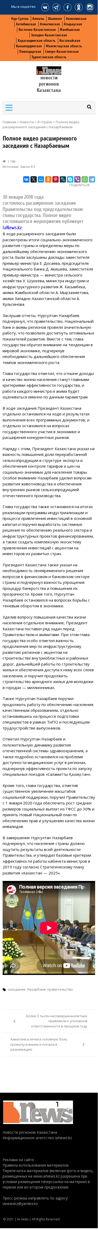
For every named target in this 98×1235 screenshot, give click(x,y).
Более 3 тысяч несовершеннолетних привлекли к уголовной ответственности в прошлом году (56, 1021)
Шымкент (55, 18)
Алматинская (50, 24)
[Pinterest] (55, 179)
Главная (9, 122)
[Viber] (77, 179)
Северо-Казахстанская (62, 51)
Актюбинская (26, 24)
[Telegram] (92, 179)
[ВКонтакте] (26, 179)
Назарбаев (36, 989)
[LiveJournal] (63, 179)
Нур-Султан (19, 18)
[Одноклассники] (48, 179)
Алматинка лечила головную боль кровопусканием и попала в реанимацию (38, 1044)
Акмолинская (76, 18)
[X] (33, 179)
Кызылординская (29, 46)
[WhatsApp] (85, 179)
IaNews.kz (12, 228)
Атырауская (73, 24)
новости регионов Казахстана (49, 84)
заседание (17, 989)
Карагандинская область (37, 40)
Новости (27, 122)
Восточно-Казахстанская (37, 29)
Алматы (38, 18)
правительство (60, 989)
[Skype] (70, 179)
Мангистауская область (64, 46)
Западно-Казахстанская (49, 35)
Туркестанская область (49, 57)
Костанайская (69, 40)
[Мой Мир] (41, 179)
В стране (45, 122)
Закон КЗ (27, 166)
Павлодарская (30, 51)
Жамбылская (70, 29)
